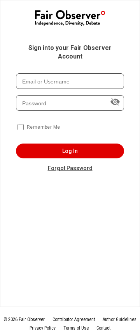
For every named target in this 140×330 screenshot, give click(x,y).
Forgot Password (70, 168)
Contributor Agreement (73, 319)
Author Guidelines (119, 319)
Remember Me (43, 127)
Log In (70, 151)
